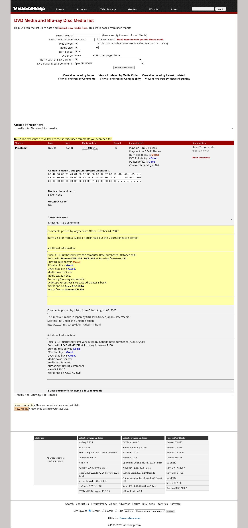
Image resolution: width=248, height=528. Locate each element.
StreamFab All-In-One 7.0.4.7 (93, 481)
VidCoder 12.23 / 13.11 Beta (137, 467)
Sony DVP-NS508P (175, 467)
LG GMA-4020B (70, 345)
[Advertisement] (124, 108)
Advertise (124, 504)
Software (81, 9)
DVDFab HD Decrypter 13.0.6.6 (94, 491)
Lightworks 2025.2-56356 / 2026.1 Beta (142, 462)
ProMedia (21, 148)
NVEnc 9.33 (84, 447)
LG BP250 (171, 462)
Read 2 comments (203, 147)
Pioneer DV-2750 (175, 452)
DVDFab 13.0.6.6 (131, 442)
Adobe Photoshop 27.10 (135, 447)
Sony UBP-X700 (174, 482)
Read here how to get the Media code (140, 39)
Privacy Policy (99, 504)
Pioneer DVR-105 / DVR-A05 (78, 258)
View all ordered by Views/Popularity (167, 78)
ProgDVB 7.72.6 (130, 452)
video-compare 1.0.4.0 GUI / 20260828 (98, 452)
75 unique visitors (55, 457)
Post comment (201, 157)
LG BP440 (171, 477)
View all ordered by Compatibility (120, 78)
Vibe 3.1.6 (83, 462)
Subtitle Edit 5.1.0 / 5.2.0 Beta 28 (139, 472)
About (113, 504)
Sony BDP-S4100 (174, 472)
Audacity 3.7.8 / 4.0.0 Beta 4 (93, 467)
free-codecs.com (130, 518)
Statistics (162, 504)
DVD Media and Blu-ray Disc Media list (54, 20)
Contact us (82, 504)
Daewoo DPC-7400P (176, 488)
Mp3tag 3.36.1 (86, 442)
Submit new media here (72, 28)
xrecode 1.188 (130, 457)
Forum (60, 9)
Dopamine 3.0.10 (87, 457)
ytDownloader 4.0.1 (132, 491)
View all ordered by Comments (76, 78)
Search (69, 504)
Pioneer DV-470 (174, 442)
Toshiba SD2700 (174, 457)
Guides (132, 9)
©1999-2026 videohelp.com (124, 525)
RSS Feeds (148, 504)
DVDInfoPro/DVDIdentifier (92, 170)
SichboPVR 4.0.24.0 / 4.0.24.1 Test (139, 486)
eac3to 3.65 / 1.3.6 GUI (90, 486)
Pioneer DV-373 (174, 447)
